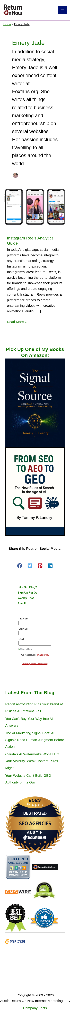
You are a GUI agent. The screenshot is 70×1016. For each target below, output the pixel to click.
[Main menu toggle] (62, 10)
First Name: (24, 619)
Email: (21, 639)
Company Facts (35, 1008)
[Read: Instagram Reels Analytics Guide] (35, 206)
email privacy (43, 655)
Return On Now (39, 10)
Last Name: (24, 629)
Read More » (17, 322)
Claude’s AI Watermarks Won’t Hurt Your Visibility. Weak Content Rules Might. (32, 761)
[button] (19, 565)
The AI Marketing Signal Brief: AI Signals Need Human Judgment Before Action (34, 739)
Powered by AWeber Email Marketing (35, 664)
